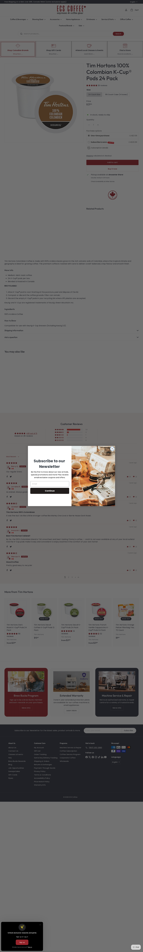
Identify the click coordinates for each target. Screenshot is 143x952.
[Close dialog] (112, 449)
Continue (50, 490)
